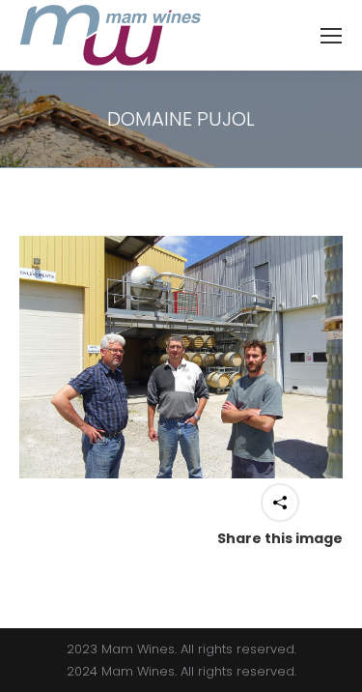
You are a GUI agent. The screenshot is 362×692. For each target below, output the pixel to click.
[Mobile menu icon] (331, 35)
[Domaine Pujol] (181, 357)
